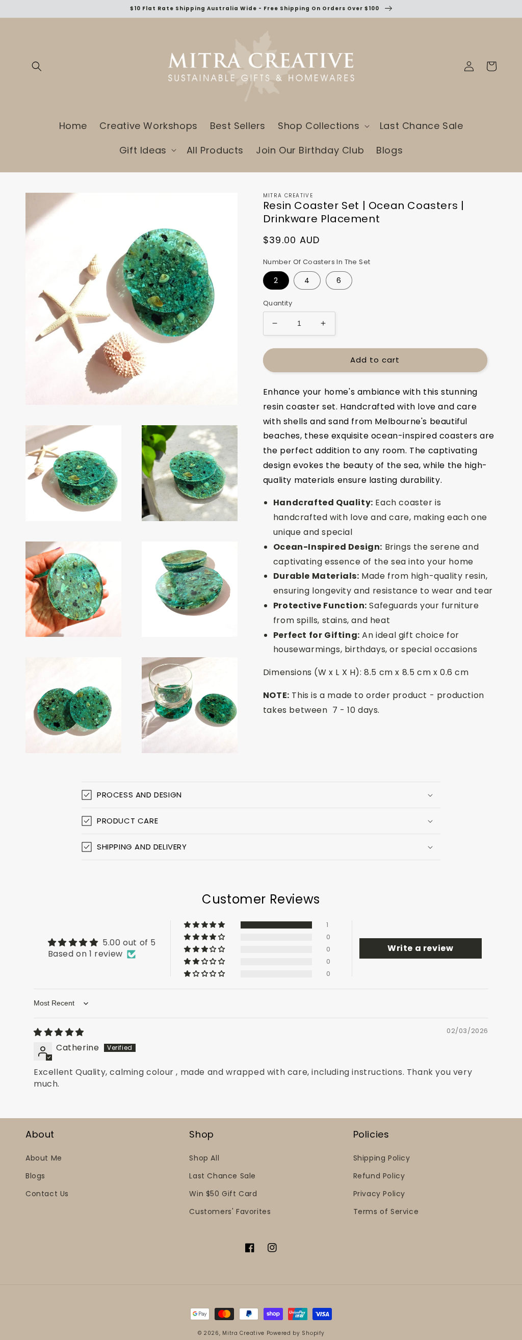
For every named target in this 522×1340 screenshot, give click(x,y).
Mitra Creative (243, 1333)
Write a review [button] (420, 948)
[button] (36, 66)
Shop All (204, 1158)
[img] (59, 1032)
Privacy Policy (379, 1194)
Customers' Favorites (230, 1211)
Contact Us (47, 1194)
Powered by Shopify (296, 1333)
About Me (43, 1158)
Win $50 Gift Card (223, 1194)
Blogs (35, 1176)
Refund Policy (379, 1176)
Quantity (277, 303)
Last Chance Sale (222, 1176)
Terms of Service (386, 1211)
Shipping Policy (381, 1158)
